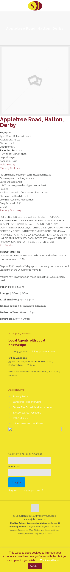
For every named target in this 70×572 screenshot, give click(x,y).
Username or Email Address (25, 454)
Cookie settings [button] (49, 560)
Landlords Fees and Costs (27, 401)
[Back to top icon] (35, 508)
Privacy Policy (21, 396)
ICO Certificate (21, 418)
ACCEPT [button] (35, 565)
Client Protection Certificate (28, 423)
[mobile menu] (65, 5)
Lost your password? (32, 490)
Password (14, 466)
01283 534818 (19, 351)
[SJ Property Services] (35, 5)
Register (13, 490)
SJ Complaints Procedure (27, 412)
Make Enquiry (7, 164)
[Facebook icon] (35, 540)
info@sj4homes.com (43, 351)
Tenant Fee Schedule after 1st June (32, 407)
